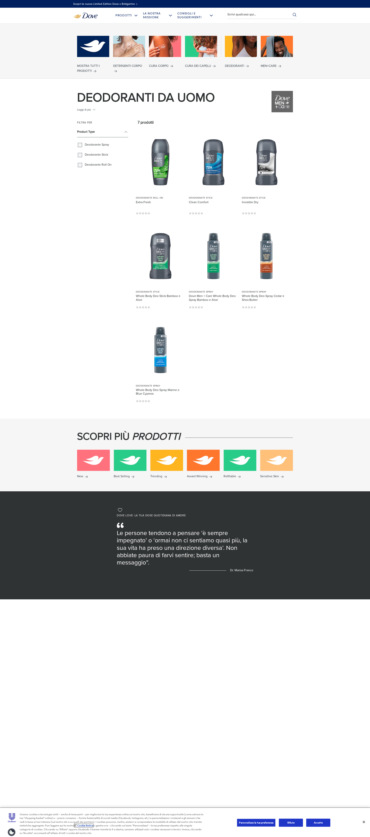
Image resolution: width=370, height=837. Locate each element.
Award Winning (197, 476)
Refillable (230, 476)
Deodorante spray (97, 145)
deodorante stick (96, 155)
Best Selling (122, 476)
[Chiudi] (364, 822)
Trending (156, 476)
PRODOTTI (123, 15)
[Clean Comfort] (213, 162)
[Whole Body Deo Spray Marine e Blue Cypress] (160, 350)
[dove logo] (85, 15)
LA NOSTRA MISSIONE (152, 15)
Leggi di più (84, 109)
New (80, 476)
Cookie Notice (85, 825)
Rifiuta (291, 822)
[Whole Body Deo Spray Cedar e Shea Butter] (266, 256)
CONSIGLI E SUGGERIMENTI (189, 15)
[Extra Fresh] (160, 162)
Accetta (318, 822)
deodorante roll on (98, 165)
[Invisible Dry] (266, 162)
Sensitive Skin (269, 476)
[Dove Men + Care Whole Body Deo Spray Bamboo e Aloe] (213, 256)
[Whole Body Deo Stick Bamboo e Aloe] (160, 256)
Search (294, 14)
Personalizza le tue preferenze (256, 822)
